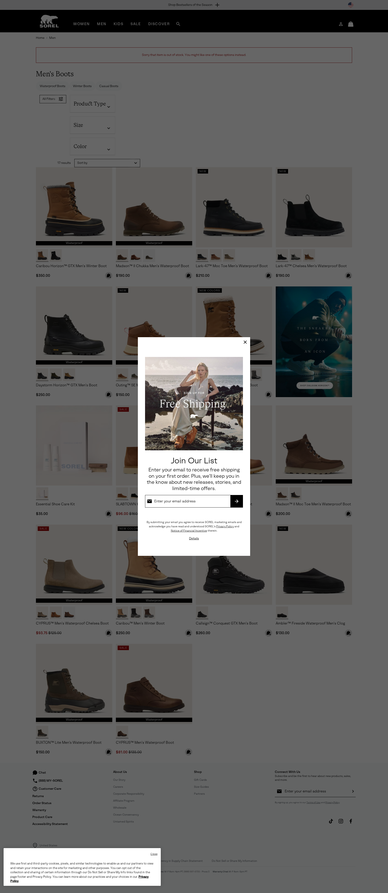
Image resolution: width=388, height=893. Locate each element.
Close (153, 854)
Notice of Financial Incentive (189, 530)
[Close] (245, 342)
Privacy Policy (225, 526)
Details (194, 538)
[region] (82, 867)
